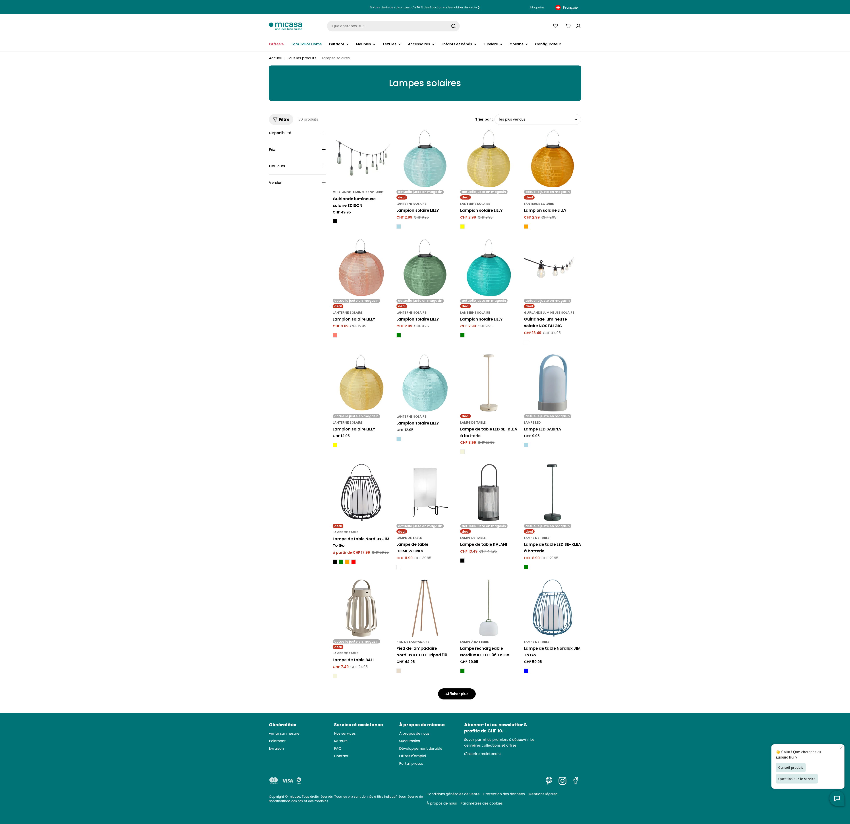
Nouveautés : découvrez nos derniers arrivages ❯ (425, 7)
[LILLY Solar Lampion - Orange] (526, 226)
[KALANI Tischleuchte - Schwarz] (462, 560)
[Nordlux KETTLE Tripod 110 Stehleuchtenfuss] (425, 608)
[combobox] (567, 7)
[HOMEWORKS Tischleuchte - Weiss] (398, 567)
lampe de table (473, 422)
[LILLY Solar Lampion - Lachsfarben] (335, 335)
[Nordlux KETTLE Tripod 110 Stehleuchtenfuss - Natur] (398, 670)
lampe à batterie (474, 642)
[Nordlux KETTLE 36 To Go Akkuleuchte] (488, 608)
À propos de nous (442, 803)
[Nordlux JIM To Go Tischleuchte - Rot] (353, 561)
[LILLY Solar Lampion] (425, 158)
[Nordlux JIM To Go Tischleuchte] (361, 492)
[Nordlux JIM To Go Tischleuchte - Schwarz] (335, 561)
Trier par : (484, 119)
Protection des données (504, 794)
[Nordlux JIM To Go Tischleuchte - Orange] (347, 561)
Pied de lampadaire (412, 642)
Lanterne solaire (411, 204)
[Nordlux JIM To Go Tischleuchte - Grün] (341, 561)
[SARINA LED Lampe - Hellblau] (526, 445)
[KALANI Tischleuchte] (488, 492)
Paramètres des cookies (481, 803)
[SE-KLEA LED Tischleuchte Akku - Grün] (526, 567)
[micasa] (285, 26)
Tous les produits (301, 58)
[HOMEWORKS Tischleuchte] (425, 492)
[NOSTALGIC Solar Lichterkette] (552, 267)
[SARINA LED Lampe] (552, 382)
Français (570, 7)
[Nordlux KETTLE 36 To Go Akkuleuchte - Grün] (462, 670)
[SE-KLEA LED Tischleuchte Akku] (488, 382)
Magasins (537, 7)
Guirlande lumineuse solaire (358, 192)
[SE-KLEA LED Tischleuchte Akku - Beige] (462, 451)
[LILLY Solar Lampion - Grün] (398, 335)
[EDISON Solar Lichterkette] (361, 158)
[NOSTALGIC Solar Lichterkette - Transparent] (526, 342)
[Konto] (578, 26)
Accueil (275, 58)
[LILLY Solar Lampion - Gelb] (462, 226)
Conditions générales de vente (453, 794)
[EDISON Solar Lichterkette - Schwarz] (335, 221)
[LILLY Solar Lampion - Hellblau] (398, 226)
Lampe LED (532, 422)
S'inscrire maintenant (482, 753)
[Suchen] (453, 26)
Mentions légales (543, 794)
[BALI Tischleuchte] (361, 608)
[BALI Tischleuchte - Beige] (335, 676)
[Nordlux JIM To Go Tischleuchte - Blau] (526, 670)
